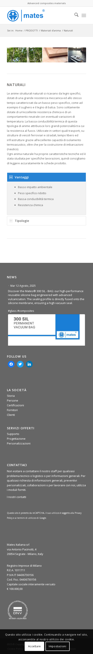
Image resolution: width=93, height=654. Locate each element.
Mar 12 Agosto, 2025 (23, 286)
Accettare (34, 646)
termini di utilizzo (26, 517)
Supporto (13, 434)
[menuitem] (74, 15)
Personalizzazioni (18, 443)
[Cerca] (74, 15)
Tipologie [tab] (22, 221)
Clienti (11, 415)
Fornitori (12, 410)
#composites (25, 311)
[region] (46, 198)
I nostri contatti (16, 497)
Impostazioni (57, 646)
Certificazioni (15, 405)
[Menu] (84, 15)
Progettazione (16, 439)
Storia (11, 396)
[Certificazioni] (18, 610)
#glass (12, 311)
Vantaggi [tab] (22, 177)
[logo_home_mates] (38, 15)
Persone (12, 400)
